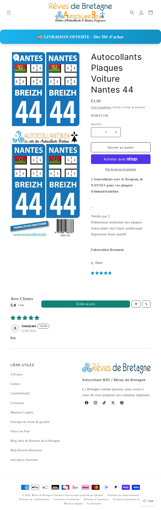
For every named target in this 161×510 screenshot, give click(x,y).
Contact (15, 383)
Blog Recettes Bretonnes (26, 450)
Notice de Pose (20, 431)
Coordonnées (94, 503)
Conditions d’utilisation (66, 499)
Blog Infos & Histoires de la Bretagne (35, 440)
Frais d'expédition (101, 107)
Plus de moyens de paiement (120, 169)
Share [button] (99, 262)
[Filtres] (136, 304)
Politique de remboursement (123, 495)
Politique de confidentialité (34, 499)
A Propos (16, 374)
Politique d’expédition (96, 499)
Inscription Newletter (24, 459)
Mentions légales (73, 503)
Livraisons (17, 403)
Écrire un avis (86, 304)
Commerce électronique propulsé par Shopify (78, 495)
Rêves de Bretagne (42, 495)
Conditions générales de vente (129, 499)
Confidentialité (20, 393)
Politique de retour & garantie (30, 421)
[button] (8, 12)
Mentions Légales (21, 412)
